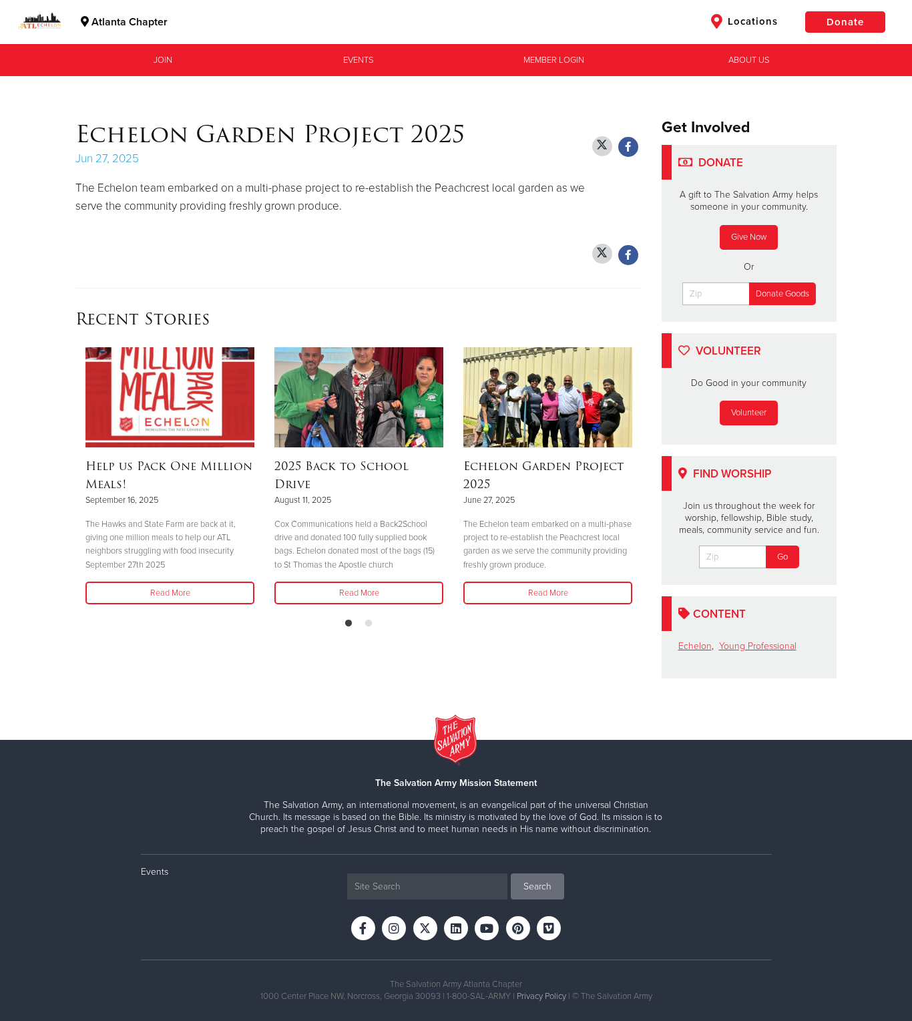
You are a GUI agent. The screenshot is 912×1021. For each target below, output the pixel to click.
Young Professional (757, 646)
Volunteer (748, 412)
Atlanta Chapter (128, 22)
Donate (845, 22)
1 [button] (348, 623)
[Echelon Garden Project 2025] (547, 397)
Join (163, 60)
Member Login (553, 60)
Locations (751, 21)
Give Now (748, 237)
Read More (170, 593)
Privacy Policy (541, 996)
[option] (169, 477)
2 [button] (368, 623)
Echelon (695, 646)
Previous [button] (79, 476)
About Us (749, 60)
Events (358, 60)
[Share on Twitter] (602, 146)
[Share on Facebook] (628, 147)
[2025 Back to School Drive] (358, 397)
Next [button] (637, 476)
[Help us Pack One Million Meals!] (169, 397)
